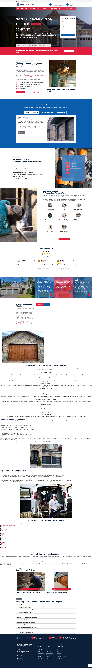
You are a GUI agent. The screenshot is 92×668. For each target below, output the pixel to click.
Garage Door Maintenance (46, 383)
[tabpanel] (46, 129)
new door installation (35, 75)
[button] (75, 265)
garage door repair (25, 75)
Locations (45, 8)
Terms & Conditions (43, 666)
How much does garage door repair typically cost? (26, 627)
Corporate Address (66, 637)
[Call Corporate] (67, 4)
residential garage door (25, 314)
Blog (71, 8)
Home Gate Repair (46, 414)
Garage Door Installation (46, 378)
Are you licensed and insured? (22, 629)
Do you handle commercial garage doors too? (25, 632)
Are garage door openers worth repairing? (25, 609)
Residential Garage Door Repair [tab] (47, 112)
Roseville (24, 322)
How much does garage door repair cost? (24, 604)
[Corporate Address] (60, 637)
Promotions (39, 8)
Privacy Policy (49, 666)
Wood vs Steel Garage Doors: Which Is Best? (57, 592)
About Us (60, 8)
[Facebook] (72, 1)
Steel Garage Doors (46, 408)
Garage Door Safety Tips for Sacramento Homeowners (29, 592)
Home (18, 8)
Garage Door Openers (46, 388)
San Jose (22, 323)
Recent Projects (54, 8)
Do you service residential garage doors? (24, 619)
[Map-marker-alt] (75, 1)
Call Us (53, 637)
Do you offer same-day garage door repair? (25, 624)
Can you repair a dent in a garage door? (24, 607)
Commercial (31, 8)
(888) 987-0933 (22, 549)
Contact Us (66, 8)
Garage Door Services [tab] (61, 112)
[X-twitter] (20, 659)
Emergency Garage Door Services (46, 394)
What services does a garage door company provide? (27, 617)
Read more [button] (19, 269)
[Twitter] (73, 1)
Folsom (19, 322)
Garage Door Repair (46, 372)
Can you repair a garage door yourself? (24, 614)
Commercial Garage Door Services (46, 399)
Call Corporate (72, 4)
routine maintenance (25, 76)
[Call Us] (50, 637)
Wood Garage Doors (46, 404)
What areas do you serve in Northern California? (26, 622)
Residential (23, 8)
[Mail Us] (50, 4)
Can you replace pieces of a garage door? (24, 612)
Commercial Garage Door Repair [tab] (32, 112)
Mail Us (53, 4)
